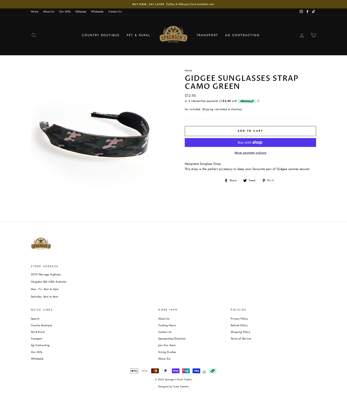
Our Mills (65, 11)
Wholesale (97, 11)
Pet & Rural (138, 35)
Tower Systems (181, 386)
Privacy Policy (239, 319)
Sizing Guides (167, 352)
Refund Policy (239, 325)
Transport (207, 35)
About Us (48, 11)
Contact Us (114, 11)
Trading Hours (167, 325)
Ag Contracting (242, 35)
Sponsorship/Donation (171, 338)
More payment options (250, 152)
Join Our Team (167, 345)
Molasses (81, 11)
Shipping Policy (240, 332)
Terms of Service (241, 338)
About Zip (164, 359)
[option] (173, 4)
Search (35, 319)
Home (34, 11)
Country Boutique (101, 35)
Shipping (207, 109)
